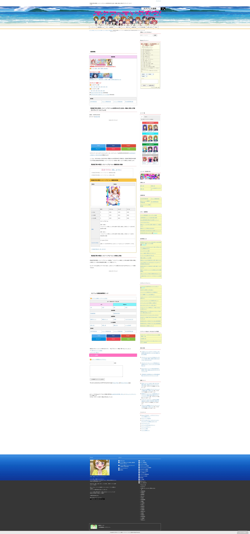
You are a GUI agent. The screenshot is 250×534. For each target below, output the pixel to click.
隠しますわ (116, 170)
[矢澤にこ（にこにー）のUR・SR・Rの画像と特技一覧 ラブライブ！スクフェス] (150, 151)
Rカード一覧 (143, 484)
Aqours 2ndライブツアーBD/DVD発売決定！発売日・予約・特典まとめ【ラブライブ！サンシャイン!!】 (150, 370)
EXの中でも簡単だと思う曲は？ (146, 289)
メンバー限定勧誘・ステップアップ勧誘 (148, 215)
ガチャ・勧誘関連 (109, 27)
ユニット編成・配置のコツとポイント (148, 253)
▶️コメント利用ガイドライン (98, 359)
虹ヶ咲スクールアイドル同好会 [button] (147, 119)
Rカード (149, 162)
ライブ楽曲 (142, 479)
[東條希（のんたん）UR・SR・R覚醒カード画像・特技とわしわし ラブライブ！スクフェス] (155, 151)
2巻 (94, 86)
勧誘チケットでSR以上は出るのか (147, 228)
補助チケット (105, 319)
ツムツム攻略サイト (145, 430)
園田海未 (144, 131)
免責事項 (121, 469)
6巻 (104, 86)
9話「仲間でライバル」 (147, 60)
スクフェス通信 (144, 428)
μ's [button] (141, 116)
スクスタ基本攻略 (141, 27)
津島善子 (142, 514)
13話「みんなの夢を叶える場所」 (149, 66)
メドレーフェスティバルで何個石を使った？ (149, 300)
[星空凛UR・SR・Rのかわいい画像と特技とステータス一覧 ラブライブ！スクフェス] (150, 140)
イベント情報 (117, 27)
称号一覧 (92, 325)
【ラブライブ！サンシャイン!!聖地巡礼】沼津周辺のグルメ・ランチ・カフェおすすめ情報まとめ (150, 364)
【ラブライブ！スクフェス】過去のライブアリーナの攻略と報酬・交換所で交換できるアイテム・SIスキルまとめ (150, 359)
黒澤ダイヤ (143, 511)
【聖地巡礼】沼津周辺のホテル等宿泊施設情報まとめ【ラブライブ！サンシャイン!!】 (150, 375)
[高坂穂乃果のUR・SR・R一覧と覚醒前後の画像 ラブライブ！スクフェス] (150, 130)
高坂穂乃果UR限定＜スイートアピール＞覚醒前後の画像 (103, 172)
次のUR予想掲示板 (144, 198)
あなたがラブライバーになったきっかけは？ (149, 315)
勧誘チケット (93, 319)
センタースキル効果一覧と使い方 (147, 255)
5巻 (101, 86)
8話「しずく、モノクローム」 (148, 59)
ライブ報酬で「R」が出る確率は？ (147, 294)
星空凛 (149, 142)
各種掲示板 (134, 27)
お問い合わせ (150, 27)
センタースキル (95, 242)
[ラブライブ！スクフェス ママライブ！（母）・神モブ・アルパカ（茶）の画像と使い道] (155, 160)
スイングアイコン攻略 (144, 250)
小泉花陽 (155, 142)
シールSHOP (128, 325)
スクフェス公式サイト (146, 426)
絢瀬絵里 (142, 492)
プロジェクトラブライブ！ (130, 394)
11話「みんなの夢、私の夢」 (148, 63)
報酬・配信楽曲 (104, 68)
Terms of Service (124, 382)
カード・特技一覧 (126, 27)
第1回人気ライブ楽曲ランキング (147, 325)
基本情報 (141, 477)
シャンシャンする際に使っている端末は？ (149, 292)
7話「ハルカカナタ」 (147, 57)
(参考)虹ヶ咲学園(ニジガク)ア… (147, 46)
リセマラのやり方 (129, 319)
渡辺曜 (142, 513)
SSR (103, 307)
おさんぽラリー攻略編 (144, 469)
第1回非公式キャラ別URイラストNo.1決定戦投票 (150, 321)
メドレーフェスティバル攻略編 (145, 467)
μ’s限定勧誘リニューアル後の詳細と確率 (148, 217)
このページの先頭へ (242, 532)
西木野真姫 (144, 142)
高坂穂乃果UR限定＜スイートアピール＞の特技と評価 (102, 175)
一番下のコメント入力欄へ (97, 350)
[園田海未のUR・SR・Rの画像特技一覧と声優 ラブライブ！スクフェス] (144, 130)
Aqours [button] (146, 116)
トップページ (93, 27)
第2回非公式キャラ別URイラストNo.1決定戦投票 (150, 323)
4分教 (115, 319)
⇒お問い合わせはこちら (94, 495)
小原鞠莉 (142, 518)
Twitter (155, 27)
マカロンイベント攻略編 (144, 465)
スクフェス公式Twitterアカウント (148, 425)
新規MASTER (117, 313)
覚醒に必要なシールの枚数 (145, 257)
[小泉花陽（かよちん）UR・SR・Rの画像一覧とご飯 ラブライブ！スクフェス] (155, 140)
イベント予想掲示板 (118, 101)
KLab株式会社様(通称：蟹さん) (117, 394)
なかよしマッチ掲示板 (146, 418)
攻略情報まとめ (101, 27)
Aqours (149, 220)
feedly (129, 148)
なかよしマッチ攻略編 (144, 470)
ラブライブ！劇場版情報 (144, 474)
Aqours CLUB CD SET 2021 (97, 92)
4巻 (99, 86)
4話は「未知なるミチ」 (147, 53)
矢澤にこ (149, 152)
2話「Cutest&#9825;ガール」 (148, 50)
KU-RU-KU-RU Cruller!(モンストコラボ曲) (100, 94)
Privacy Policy (116, 382)
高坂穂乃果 (97, 116)
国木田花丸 (143, 516)
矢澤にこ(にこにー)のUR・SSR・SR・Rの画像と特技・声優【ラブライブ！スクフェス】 (150, 385)
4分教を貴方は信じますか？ (146, 233)
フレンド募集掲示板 (106, 101)
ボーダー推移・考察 (95, 68)
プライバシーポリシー (124, 468)
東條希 (154, 152)
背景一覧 (104, 325)
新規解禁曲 (92, 313)
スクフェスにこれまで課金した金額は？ (148, 302)
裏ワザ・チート (143, 481)
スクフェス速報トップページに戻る (99, 298)
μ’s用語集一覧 (143, 338)
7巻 (106, 86)
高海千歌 (142, 506)
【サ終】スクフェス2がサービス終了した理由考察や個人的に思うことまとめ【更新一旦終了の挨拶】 (150, 353)
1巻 (91, 86)
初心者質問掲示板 (129, 101)
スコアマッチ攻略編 (143, 464)
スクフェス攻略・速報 (155, 87)
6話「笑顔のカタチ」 (147, 56)
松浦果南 (142, 509)
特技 (92, 229)
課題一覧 (116, 325)
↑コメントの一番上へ (94, 352)
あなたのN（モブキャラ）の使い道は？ (148, 305)
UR (91, 307)
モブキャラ (143, 486)
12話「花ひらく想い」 (147, 65)
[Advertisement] (113, 41)
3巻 (96, 86)
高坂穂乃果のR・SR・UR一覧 (98, 249)
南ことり (155, 131)
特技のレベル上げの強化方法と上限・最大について (150, 260)
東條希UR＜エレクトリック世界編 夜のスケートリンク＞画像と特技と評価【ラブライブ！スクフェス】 (150, 395)
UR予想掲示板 (93, 101)
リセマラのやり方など (144, 222)
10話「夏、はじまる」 (147, 62)
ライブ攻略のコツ (143, 472)
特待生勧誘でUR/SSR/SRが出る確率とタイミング (150, 230)
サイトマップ (158, 0)
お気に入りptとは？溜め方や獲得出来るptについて (150, 273)
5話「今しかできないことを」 (148, 54)
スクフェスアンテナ (145, 423)
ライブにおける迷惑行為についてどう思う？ (149, 286)
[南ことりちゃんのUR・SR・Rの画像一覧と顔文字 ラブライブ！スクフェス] (155, 130)
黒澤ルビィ (143, 519)
